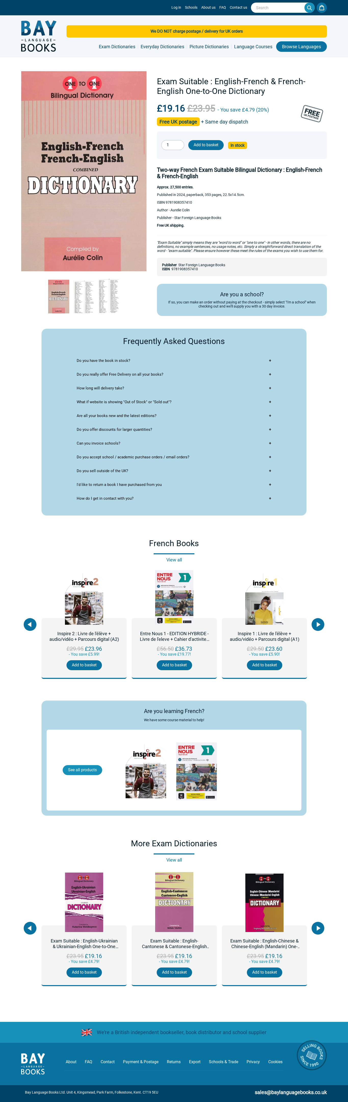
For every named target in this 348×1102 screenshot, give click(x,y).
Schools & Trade (223, 1061)
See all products (82, 769)
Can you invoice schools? (98, 443)
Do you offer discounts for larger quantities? (114, 429)
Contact (108, 1061)
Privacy (253, 1061)
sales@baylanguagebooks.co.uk (291, 1092)
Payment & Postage (140, 1061)
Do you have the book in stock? (103, 360)
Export (194, 1061)
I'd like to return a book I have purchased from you (119, 484)
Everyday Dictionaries (162, 46)
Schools (191, 7)
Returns (174, 1061)
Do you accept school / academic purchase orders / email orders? (133, 457)
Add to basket (84, 665)
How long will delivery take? (100, 388)
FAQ (222, 7)
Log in (176, 7)
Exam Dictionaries (117, 46)
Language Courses (253, 46)
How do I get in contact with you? (105, 498)
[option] (84, 625)
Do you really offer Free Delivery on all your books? (120, 374)
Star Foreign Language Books (201, 265)
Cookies (275, 1061)
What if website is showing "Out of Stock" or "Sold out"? (124, 402)
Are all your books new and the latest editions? (116, 415)
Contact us (238, 7)
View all (174, 559)
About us (208, 7)
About (71, 1061)
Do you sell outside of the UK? (102, 471)
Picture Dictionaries (209, 46)
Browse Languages (301, 46)
